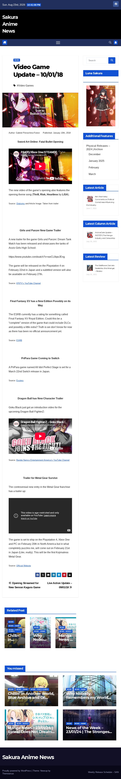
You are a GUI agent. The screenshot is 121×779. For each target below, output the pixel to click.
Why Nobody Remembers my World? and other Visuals (88, 697)
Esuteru (19, 380)
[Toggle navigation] (58, 42)
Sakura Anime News (10, 24)
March (92, 174)
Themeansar (8, 773)
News (16, 60)
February (94, 167)
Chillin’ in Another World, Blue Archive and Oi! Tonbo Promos (31, 697)
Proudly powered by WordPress (17, 771)
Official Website (23, 566)
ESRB (19, 340)
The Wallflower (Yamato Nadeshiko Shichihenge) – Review (105, 268)
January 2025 (96, 161)
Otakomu (20, 203)
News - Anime (14, 626)
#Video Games (25, 85)
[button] (110, 42)
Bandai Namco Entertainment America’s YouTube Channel (42, 460)
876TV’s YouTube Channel (28, 283)
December (95, 154)
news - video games (14, 630)
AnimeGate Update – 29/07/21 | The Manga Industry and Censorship (105, 235)
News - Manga (66, 631)
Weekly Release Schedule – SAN (103, 772)
